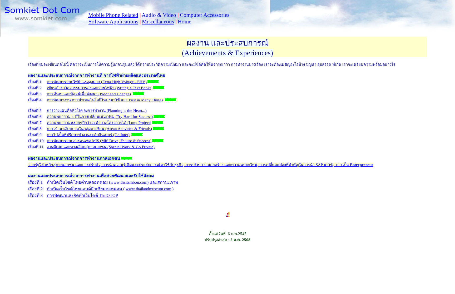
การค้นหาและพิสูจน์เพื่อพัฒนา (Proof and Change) (89, 94)
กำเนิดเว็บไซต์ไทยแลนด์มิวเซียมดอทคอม (85, 189)
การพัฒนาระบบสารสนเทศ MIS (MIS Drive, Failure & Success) (99, 141)
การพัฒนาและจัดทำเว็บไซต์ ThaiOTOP (82, 195)
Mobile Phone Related (113, 15)
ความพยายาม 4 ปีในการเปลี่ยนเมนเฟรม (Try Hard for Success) (100, 116)
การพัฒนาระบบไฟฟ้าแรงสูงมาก (97, 82)
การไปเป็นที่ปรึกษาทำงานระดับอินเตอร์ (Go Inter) (88, 135)
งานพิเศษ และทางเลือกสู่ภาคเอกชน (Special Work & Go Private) (101, 147)
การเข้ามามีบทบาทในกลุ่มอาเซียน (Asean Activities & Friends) (99, 129)
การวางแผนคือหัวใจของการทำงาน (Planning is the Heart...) (97, 110)
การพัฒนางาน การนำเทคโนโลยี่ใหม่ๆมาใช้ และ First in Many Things (105, 100)
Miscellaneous (158, 21)
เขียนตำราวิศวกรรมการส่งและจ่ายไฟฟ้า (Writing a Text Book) (99, 88)
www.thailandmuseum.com (148, 189)
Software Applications (113, 21)
